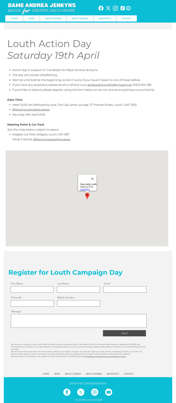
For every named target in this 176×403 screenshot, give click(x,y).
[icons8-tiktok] (122, 8)
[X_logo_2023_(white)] (108, 8)
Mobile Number (66, 297)
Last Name (63, 283)
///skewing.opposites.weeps (51, 139)
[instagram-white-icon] (115, 8)
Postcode (16, 297)
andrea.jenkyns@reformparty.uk (109, 84)
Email (106, 283)
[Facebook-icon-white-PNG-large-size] (100, 8)
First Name (17, 283)
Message (16, 311)
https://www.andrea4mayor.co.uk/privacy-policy (105, 356)
